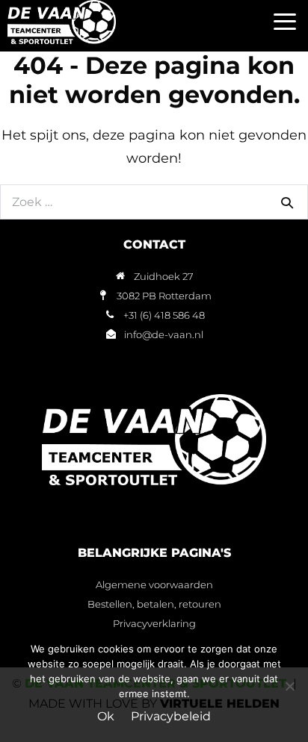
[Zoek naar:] (154, 201)
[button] (285, 22)
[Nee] (289, 686)
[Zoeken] (287, 202)
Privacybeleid (171, 716)
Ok (105, 716)
